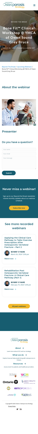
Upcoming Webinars (24, 67)
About (18, 348)
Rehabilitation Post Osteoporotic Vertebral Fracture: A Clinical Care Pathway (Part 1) (16, 274)
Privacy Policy (12, 406)
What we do (18, 355)
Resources (18, 364)
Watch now (9, 259)
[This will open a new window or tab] (12, 375)
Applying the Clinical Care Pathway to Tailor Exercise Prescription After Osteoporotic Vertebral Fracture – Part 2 (18, 242)
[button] (9, 173)
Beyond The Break (9, 67)
